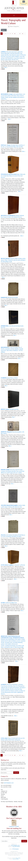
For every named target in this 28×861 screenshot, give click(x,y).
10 (14, 33)
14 (22, 33)
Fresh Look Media (15, 858)
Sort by (3, 30)
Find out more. (23, 4)
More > (6, 67)
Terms (19, 857)
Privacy (17, 857)
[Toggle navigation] (14, 15)
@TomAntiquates (15, 849)
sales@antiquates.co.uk (8, 782)
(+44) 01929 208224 (16, 846)
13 (19, 33)
